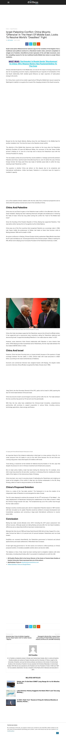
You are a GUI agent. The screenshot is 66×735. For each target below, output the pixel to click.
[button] (8, 2)
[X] (30, 44)
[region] (33, 17)
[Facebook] (26, 44)
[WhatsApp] (34, 44)
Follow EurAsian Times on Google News (19, 564)
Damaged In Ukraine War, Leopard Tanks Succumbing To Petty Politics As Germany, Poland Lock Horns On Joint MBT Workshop (48, 638)
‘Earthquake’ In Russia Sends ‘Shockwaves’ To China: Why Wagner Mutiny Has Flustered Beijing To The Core (33, 63)
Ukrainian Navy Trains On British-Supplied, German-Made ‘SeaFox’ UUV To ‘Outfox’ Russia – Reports (18, 638)
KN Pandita (10, 40)
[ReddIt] (38, 44)
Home (7, 28)
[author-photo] (33, 653)
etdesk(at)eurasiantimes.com (30, 562)
